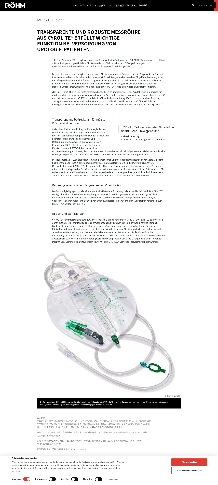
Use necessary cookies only (189, 470)
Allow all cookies (189, 462)
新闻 (39, 19)
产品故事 (47, 19)
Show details (112, 479)
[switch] (52, 479)
